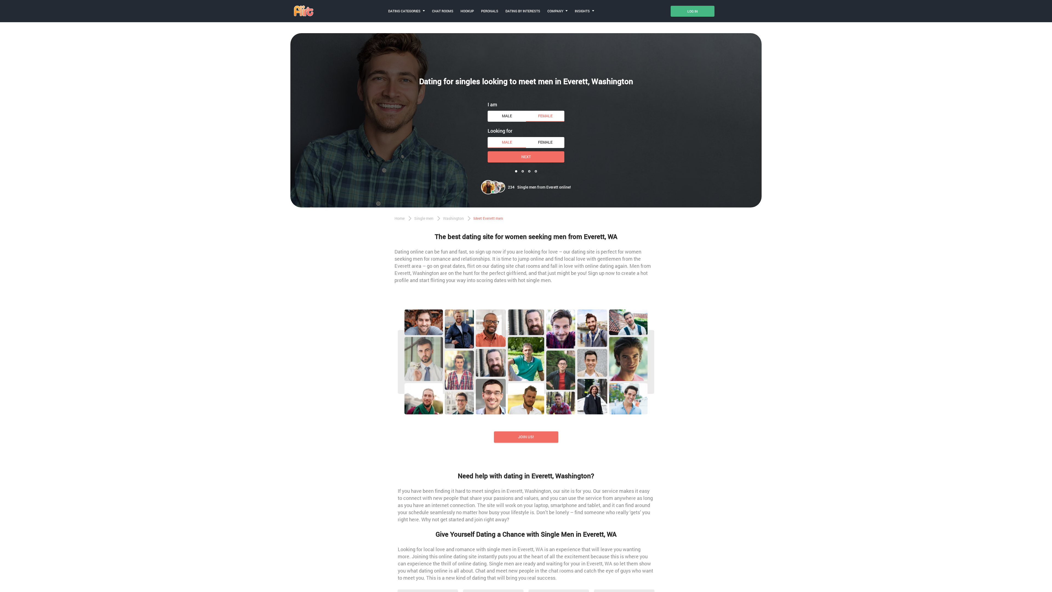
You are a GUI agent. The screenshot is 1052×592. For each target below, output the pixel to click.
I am (492, 104)
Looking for (500, 130)
